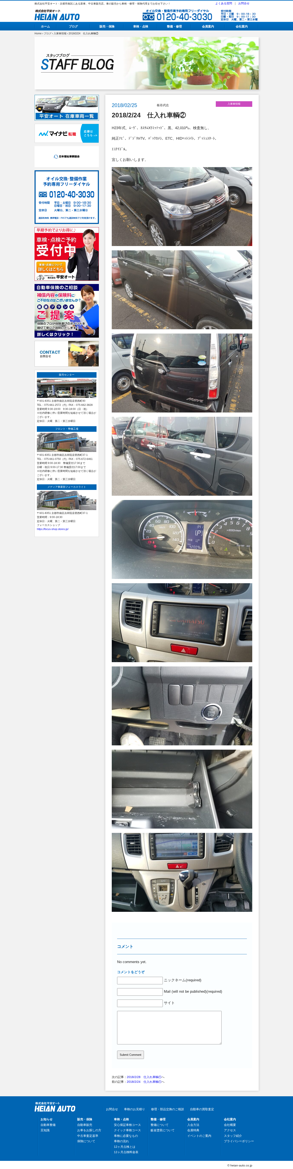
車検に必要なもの (126, 1135)
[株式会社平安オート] (57, 12)
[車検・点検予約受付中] (67, 229)
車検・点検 (140, 26)
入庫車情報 (60, 33)
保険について (86, 1141)
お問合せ (243, 3)
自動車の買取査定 (202, 1109)
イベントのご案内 (199, 1135)
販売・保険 (107, 26)
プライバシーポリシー (239, 1141)
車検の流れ (121, 1141)
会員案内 (208, 26)
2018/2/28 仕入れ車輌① (144, 1077)
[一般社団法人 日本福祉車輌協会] (67, 148)
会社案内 (242, 26)
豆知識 (45, 1130)
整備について (160, 1125)
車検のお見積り (134, 1109)
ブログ (73, 26)
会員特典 (193, 1130)
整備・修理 (174, 26)
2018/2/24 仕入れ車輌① (144, 1081)
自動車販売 (84, 1125)
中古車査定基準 (87, 1135)
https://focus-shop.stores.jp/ (52, 529)
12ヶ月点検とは (124, 1146)
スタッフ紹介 (233, 1135)
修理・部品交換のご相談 (167, 1109)
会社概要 (230, 1125)
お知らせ (47, 1119)
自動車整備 (48, 1125)
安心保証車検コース (127, 1125)
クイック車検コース (127, 1130)
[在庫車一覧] (67, 97)
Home (38, 33)
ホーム (45, 26)
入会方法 (193, 1125)
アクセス (230, 1130)
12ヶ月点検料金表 (126, 1152)
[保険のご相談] (67, 286)
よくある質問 (223, 3)
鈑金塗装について (163, 1130)
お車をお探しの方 (89, 1130)
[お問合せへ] (67, 343)
